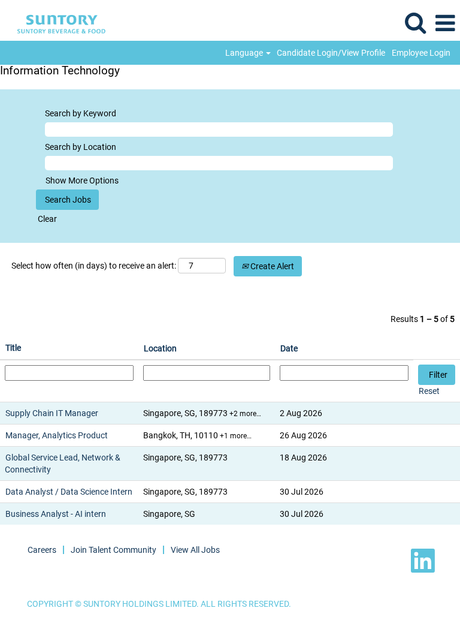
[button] (445, 23)
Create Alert (271, 266)
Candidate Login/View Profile (331, 53)
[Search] (415, 22)
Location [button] (160, 348)
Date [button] (289, 348)
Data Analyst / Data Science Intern (68, 491)
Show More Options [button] (82, 180)
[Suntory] (57, 22)
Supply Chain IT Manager (51, 413)
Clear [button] (47, 219)
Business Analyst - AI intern (55, 514)
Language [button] (245, 53)
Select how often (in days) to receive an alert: (93, 265)
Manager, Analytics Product (56, 435)
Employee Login (421, 53)
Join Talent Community (113, 550)
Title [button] (13, 348)
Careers (42, 550)
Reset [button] (429, 391)
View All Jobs (195, 550)
